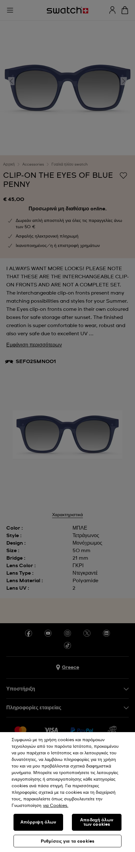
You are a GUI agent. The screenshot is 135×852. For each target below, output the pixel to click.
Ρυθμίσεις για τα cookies (67, 841)
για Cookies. (55, 805)
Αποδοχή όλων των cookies (96, 822)
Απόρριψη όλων (38, 822)
